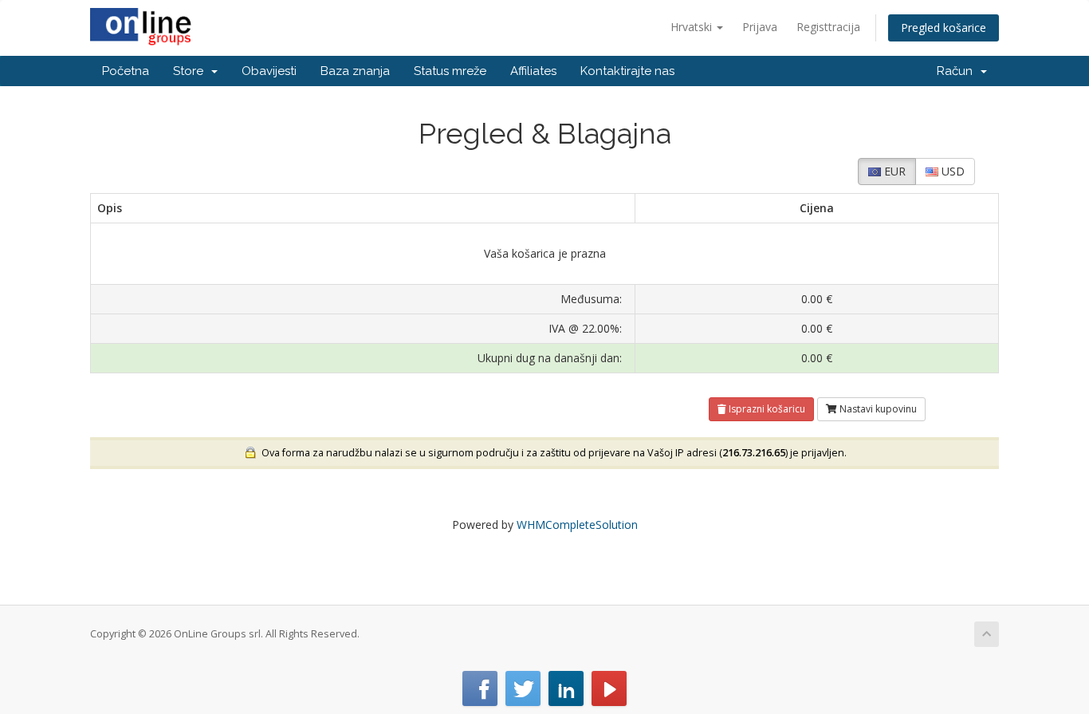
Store (191, 71)
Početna (125, 71)
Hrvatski (692, 26)
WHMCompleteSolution (577, 524)
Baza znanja (355, 71)
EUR (893, 171)
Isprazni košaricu (765, 409)
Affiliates (533, 71)
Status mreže (450, 71)
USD (951, 171)
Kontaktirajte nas (627, 71)
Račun (958, 71)
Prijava (759, 26)
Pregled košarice (943, 27)
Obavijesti (269, 71)
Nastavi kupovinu (877, 409)
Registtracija (828, 26)
